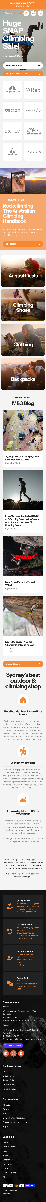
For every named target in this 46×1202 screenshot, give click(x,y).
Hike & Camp (9, 1146)
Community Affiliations (14, 1118)
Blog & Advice (9, 1172)
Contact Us (8, 1109)
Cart (5, 1071)
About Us (7, 1105)
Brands (6, 1168)
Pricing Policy (9, 1089)
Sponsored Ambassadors (15, 1122)
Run (5, 1151)
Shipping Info (9, 1076)
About (6, 1177)
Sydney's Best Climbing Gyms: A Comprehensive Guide (22, 458)
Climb (6, 1142)
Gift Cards (8, 1164)
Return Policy (9, 1080)
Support (6, 1126)
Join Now (20, 965)
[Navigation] (40, 13)
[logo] (12, 90)
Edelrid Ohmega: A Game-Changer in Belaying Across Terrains (19, 644)
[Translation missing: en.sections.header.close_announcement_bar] (44, 4)
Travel (5, 1155)
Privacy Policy (9, 1084)
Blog (5, 1113)
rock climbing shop (33, 727)
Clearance (8, 1159)
